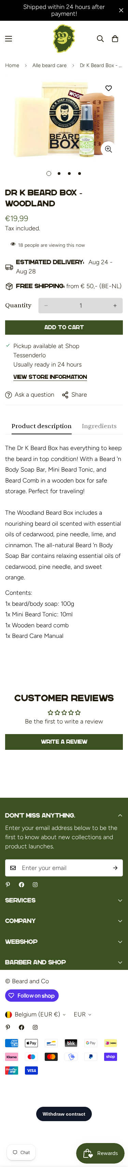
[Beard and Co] (64, 38)
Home (12, 65)
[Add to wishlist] (108, 88)
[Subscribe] (115, 867)
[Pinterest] (8, 884)
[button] (115, 39)
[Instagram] (35, 884)
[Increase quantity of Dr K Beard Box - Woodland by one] (115, 305)
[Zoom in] (108, 149)
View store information (50, 377)
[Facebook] (21, 884)
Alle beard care (49, 65)
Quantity (18, 305)
